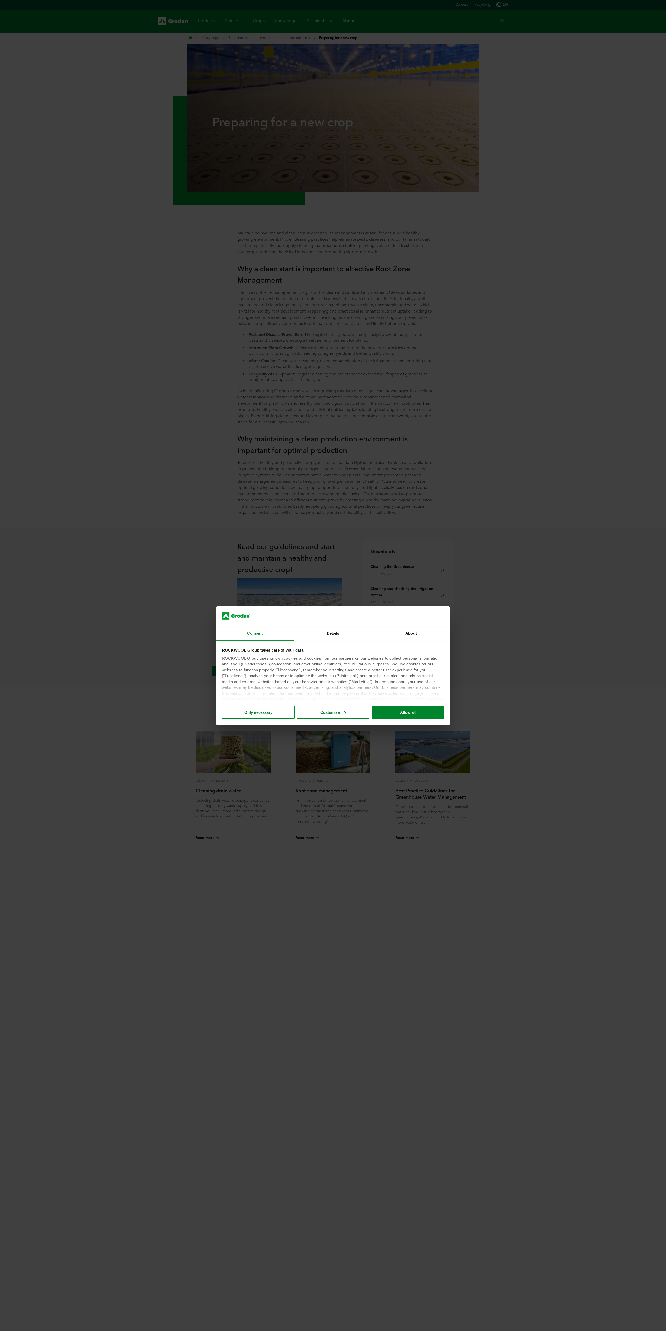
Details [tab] (333, 633)
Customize (330, 712)
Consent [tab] (255, 633)
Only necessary (258, 712)
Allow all (408, 712)
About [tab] (411, 633)
